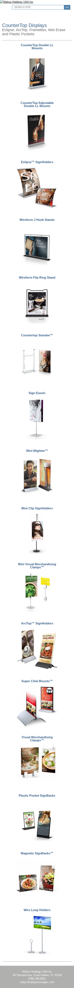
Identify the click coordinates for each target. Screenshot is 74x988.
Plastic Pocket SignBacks (37, 795)
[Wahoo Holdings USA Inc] (16, 2)
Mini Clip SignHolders (37, 508)
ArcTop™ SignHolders (37, 623)
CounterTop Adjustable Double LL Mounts (37, 104)
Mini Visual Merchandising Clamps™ (37, 565)
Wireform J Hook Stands (37, 219)
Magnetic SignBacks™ (37, 853)
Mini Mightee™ (37, 450)
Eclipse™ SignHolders (37, 162)
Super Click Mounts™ (37, 681)
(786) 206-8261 (37, 978)
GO (67, 7)
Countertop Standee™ (37, 335)
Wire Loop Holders (37, 910)
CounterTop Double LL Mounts (37, 46)
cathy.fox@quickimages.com (37, 982)
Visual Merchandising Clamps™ (37, 738)
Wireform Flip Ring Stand (37, 277)
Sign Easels (37, 393)
